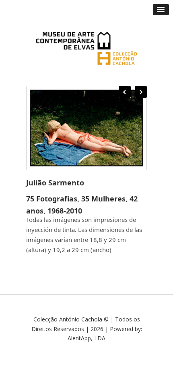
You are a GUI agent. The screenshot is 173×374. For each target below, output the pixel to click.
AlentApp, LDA (86, 338)
